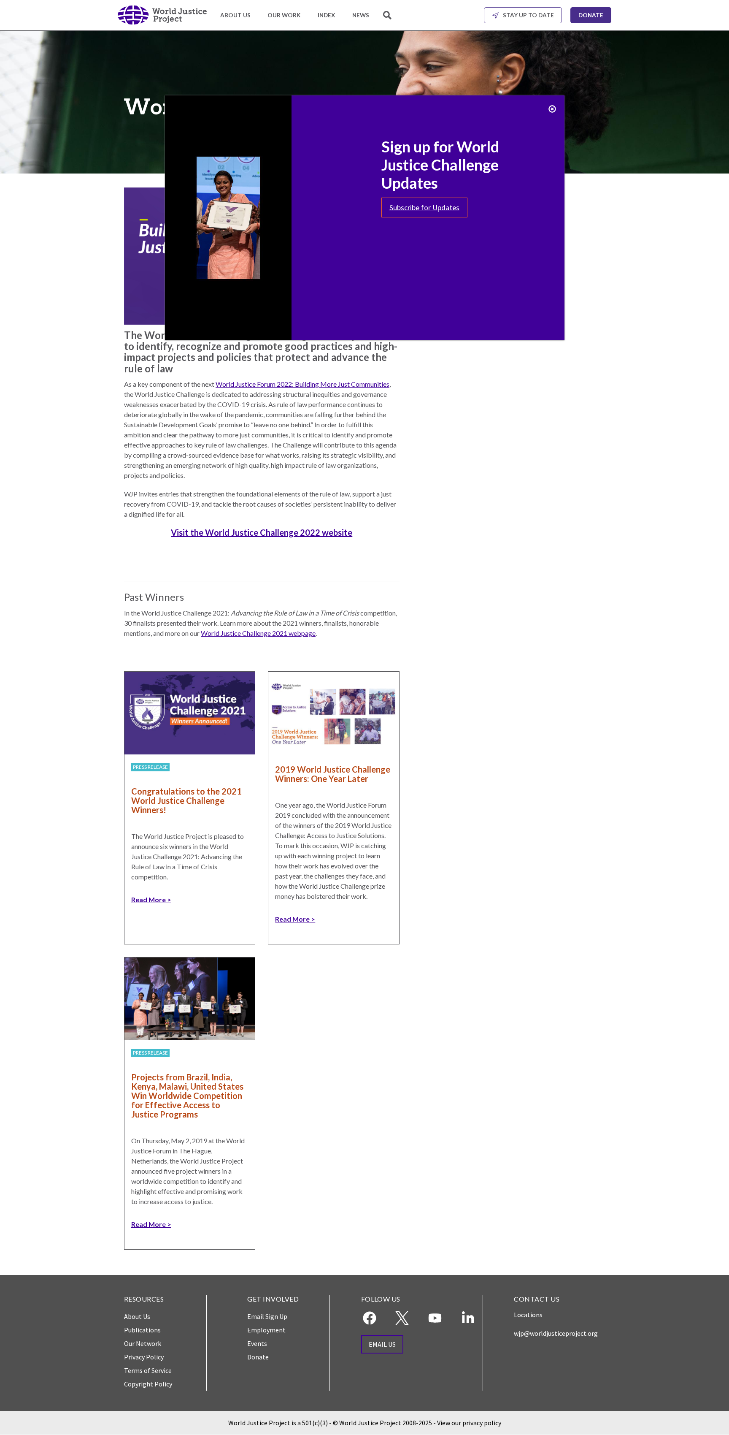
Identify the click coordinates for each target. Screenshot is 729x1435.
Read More (148, 899)
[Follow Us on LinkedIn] (467, 1318)
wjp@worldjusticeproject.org (556, 1333)
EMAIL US (382, 1344)
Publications (142, 1330)
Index (326, 15)
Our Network (142, 1343)
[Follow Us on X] (402, 1318)
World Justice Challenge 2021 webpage (258, 633)
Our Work (283, 15)
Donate (590, 15)
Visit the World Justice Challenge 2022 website (261, 532)
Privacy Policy (144, 1357)
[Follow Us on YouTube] (435, 1318)
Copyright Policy (148, 1384)
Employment (266, 1330)
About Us (235, 15)
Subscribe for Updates (424, 207)
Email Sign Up (267, 1316)
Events (257, 1343)
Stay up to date (528, 15)
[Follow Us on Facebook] (369, 1318)
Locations (528, 1314)
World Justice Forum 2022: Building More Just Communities (302, 384)
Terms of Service (148, 1370)
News (360, 15)
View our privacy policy (469, 1423)
